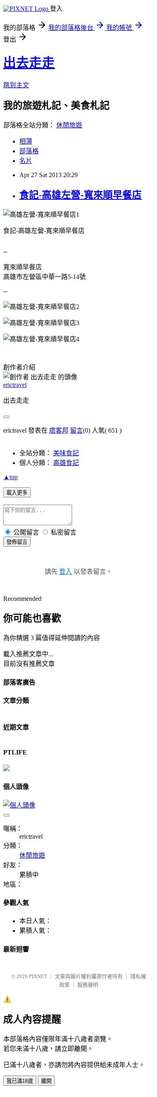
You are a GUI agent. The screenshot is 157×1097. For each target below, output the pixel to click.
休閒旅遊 (69, 125)
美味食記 (66, 453)
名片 (25, 160)
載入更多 (16, 493)
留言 (76, 430)
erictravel (15, 384)
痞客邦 (58, 430)
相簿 (25, 141)
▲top (10, 476)
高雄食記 (66, 462)
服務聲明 (87, 985)
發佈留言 (16, 542)
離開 (46, 1081)
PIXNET (38, 976)
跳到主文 (16, 85)
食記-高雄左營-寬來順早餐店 (80, 195)
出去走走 (29, 62)
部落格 (29, 151)
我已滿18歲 (19, 1081)
